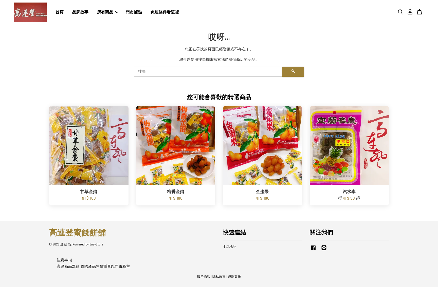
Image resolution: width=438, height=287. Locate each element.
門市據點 (134, 12)
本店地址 (229, 247)
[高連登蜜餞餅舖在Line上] (323, 250)
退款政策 (234, 277)
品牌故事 (80, 12)
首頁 (60, 12)
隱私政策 (219, 277)
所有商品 (105, 12)
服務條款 (203, 277)
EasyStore (96, 244)
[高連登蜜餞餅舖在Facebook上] (313, 250)
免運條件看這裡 (165, 12)
